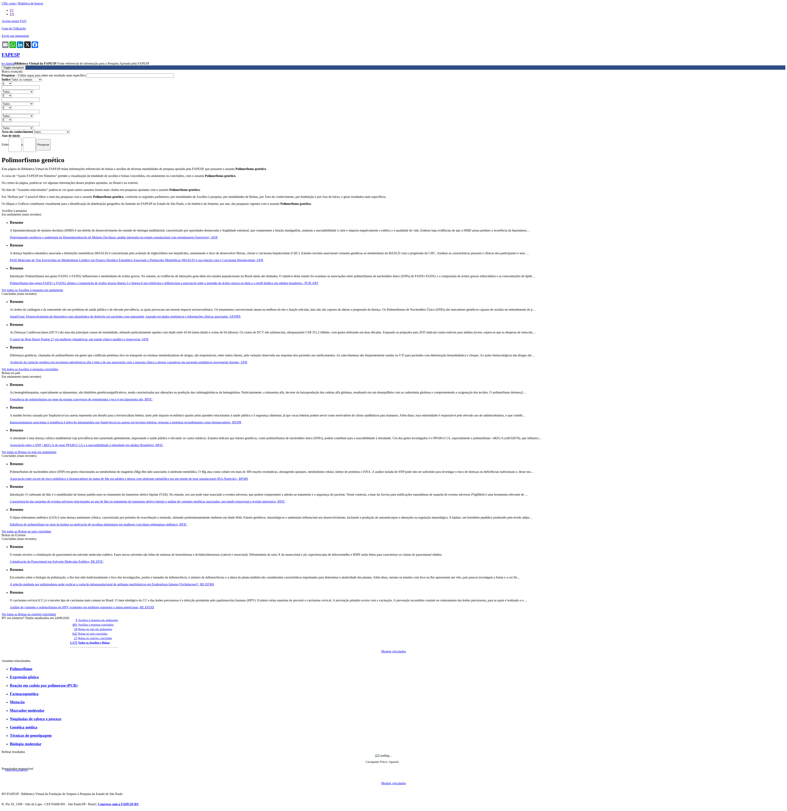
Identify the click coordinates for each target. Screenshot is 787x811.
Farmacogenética (24, 694)
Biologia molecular (25, 744)
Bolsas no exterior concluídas (95, 638)
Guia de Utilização (14, 28)
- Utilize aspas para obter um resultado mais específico (44, 75)
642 (74, 633)
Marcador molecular (27, 710)
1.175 (73, 642)
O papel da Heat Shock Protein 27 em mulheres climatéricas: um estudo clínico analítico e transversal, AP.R (79, 339)
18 (75, 629)
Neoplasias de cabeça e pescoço (35, 719)
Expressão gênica (24, 677)
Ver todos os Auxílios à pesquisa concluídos (30, 369)
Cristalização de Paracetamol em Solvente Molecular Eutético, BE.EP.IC (56, 561)
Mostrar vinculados (393, 651)
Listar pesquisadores (16, 770)
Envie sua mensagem (15, 36)
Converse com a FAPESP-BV (118, 804)
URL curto (9, 3)
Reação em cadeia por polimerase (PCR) (43, 685)
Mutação (17, 702)
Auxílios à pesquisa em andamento (98, 620)
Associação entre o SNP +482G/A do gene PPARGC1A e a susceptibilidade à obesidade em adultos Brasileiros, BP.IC (86, 445)
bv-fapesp (8, 63)
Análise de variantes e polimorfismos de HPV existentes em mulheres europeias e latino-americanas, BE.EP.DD (82, 607)
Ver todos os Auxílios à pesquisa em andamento (32, 290)
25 (75, 638)
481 (74, 624)
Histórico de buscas (30, 3)
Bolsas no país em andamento (95, 629)
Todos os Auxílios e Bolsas (94, 642)
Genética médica (23, 727)
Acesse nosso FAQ (14, 21)
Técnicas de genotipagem (31, 735)
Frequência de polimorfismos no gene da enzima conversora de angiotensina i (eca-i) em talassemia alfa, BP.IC (81, 399)
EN (12, 14)
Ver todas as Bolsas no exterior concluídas (29, 614)
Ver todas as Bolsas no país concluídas (26, 531)
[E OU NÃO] (7, 83)
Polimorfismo (21, 669)
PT (12, 10)
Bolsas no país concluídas (92, 633)
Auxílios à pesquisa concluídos (96, 624)
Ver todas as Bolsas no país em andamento (29, 452)
